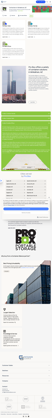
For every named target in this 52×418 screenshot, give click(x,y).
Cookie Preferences (43, 217)
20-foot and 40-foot (41, 144)
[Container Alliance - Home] (26, 358)
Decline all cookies (26, 212)
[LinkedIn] (28, 416)
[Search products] (47, 2)
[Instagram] (23, 416)
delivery (10, 150)
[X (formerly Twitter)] (26, 416)
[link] (13, 29)
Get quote (6, 271)
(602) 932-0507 (11, 228)
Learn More (20, 10)
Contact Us (5, 389)
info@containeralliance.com (9, 392)
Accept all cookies (26, 209)
